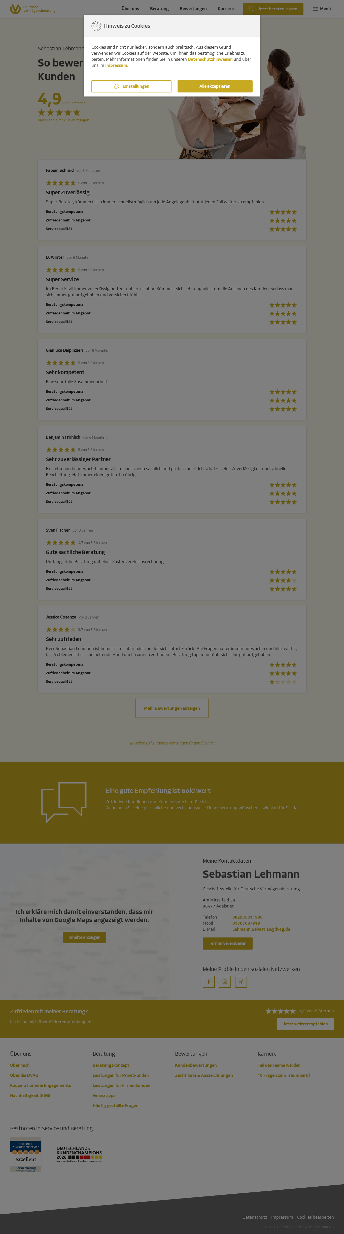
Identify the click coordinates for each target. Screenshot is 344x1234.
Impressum (116, 65)
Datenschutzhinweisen (210, 59)
